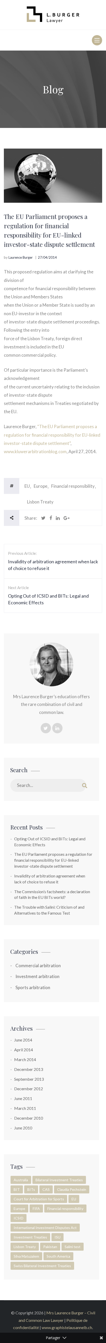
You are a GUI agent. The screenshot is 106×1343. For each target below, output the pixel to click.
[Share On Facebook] (50, 518)
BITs (31, 1189)
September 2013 (29, 1079)
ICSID (18, 1218)
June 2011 (23, 1098)
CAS (46, 1189)
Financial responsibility (73, 486)
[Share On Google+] (66, 518)
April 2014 (23, 1049)
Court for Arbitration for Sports (39, 1199)
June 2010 (23, 1127)
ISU (57, 1237)
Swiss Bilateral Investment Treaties (42, 1266)
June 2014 (23, 1039)
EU (27, 486)
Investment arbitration (37, 976)
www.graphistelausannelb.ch (67, 1327)
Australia (21, 1180)
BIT (17, 1189)
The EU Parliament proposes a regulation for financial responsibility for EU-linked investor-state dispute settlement (53, 860)
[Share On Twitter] (43, 518)
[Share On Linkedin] (58, 518)
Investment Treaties (30, 1237)
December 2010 (28, 1118)
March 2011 (25, 1108)
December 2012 (28, 1088)
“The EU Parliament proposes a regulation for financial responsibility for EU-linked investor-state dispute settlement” (52, 435)
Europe (40, 486)
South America (58, 1256)
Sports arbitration (32, 987)
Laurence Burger (20, 257)
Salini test (73, 1246)
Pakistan (50, 1246)
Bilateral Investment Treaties (59, 1180)
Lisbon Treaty (40, 501)
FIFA (36, 1208)
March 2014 (25, 1059)
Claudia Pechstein (71, 1189)
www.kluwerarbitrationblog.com (35, 451)
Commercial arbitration (38, 965)
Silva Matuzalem (26, 1256)
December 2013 (28, 1069)
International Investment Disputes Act (45, 1227)
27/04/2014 (47, 257)
